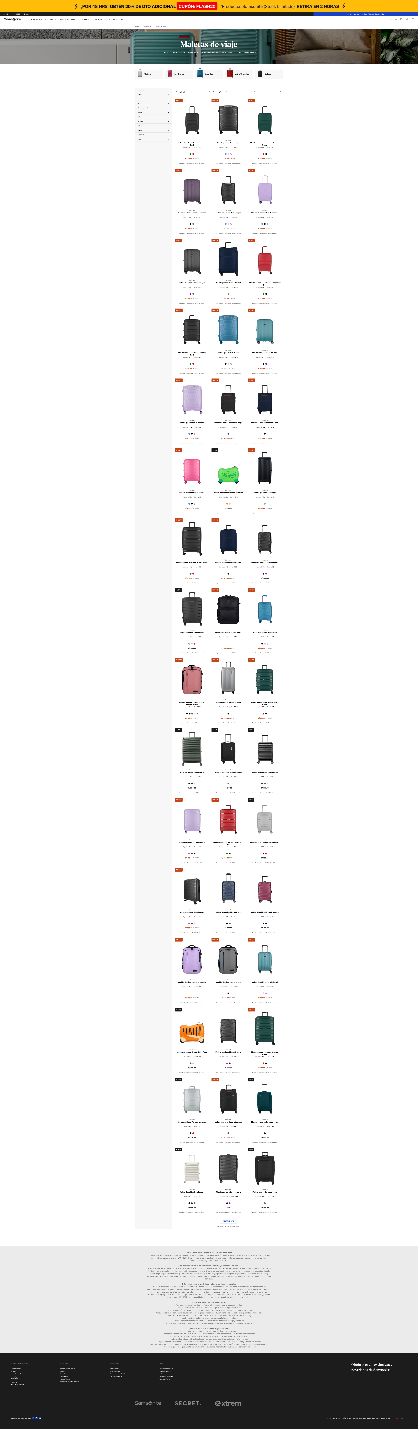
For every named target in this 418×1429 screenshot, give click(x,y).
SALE (123, 19)
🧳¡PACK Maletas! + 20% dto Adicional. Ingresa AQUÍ (365, 14)
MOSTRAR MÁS (228, 1221)
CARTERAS (97, 19)
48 (226, 92)
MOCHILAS (84, 19)
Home (137, 27)
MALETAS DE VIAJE (68, 19)
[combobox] (399, 1418)
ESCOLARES (50, 19)
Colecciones (147, 27)
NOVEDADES (36, 19)
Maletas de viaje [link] (160, 27)
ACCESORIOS (111, 19)
